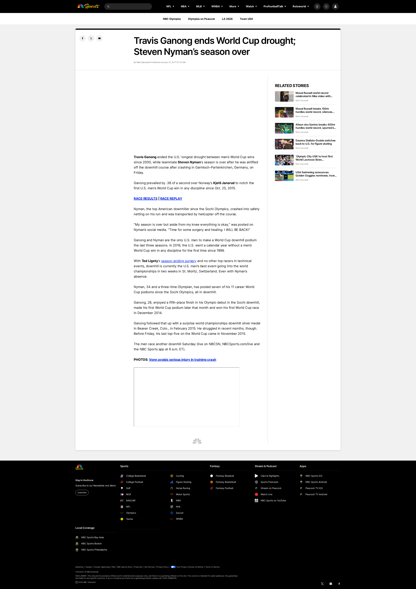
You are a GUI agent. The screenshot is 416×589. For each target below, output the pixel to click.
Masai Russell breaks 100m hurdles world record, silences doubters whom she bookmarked (316, 110)
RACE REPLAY (171, 199)
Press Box (138, 567)
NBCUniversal (92, 572)
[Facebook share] (82, 38)
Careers (88, 567)
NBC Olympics (172, 18)
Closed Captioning (102, 567)
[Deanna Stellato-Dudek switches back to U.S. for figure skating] (284, 144)
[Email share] (99, 38)
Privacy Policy (162, 567)
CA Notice (199, 567)
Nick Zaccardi (143, 62)
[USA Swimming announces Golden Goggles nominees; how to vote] (284, 176)
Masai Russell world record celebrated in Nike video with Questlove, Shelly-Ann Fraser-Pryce (314, 94)
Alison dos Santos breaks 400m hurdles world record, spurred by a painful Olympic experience (316, 126)
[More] (317, 6)
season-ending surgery (178, 261)
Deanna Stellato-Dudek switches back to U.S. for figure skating (316, 142)
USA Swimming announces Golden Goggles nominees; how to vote (315, 174)
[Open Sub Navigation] (174, 6)
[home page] (88, 6)
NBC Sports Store (124, 567)
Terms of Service (212, 567)
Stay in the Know (84, 480)
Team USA (246, 18)
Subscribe (82, 492)
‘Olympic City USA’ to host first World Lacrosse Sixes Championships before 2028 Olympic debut (314, 158)
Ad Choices (150, 567)
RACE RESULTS (145, 199)
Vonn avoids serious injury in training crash (182, 360)
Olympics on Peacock (201, 18)
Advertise (79, 567)
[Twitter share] (91, 38)
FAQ (113, 567)
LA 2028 (227, 18)
